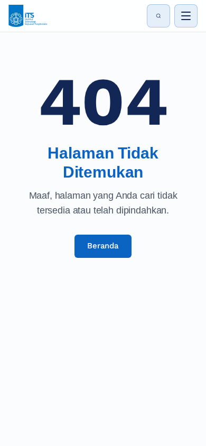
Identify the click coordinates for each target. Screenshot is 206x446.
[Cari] (158, 15)
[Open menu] (186, 15)
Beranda (103, 245)
